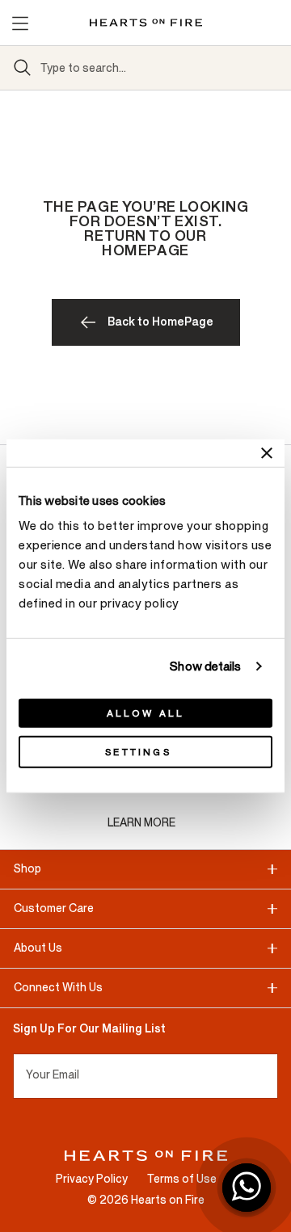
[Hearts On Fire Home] (146, 22)
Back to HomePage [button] (160, 322)
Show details (205, 666)
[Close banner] (266, 452)
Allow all (146, 713)
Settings (138, 752)
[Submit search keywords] (22, 68)
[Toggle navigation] (19, 22)
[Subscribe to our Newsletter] (271, 1076)
